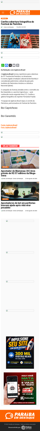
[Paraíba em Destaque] (20, 12)
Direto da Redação (9, 27)
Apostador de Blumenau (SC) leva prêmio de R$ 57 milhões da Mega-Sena (18, 173)
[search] (36, 12)
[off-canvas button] (3, 12)
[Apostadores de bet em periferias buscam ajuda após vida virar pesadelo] (20, 191)
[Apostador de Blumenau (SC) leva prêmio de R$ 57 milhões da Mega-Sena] (20, 159)
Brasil (4, 18)
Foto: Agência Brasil (8, 127)
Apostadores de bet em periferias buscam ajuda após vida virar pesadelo (18, 205)
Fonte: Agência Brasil (9, 125)
